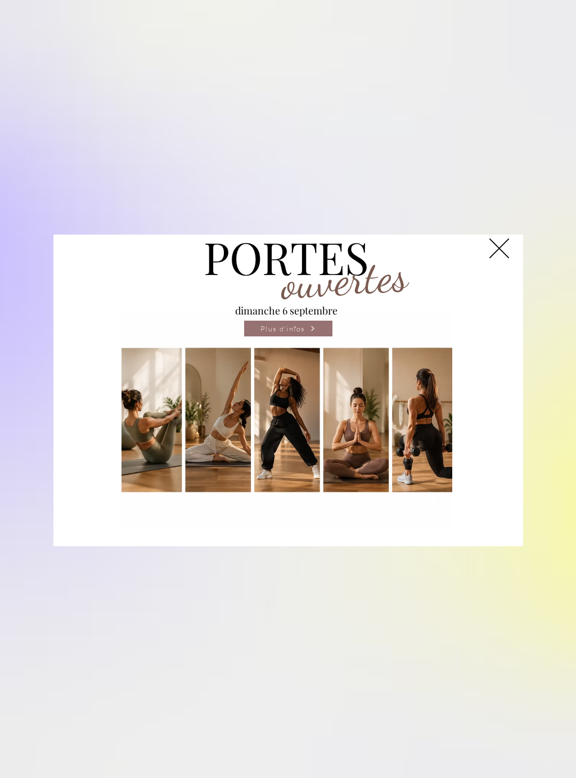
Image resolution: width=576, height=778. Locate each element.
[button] (499, 248)
